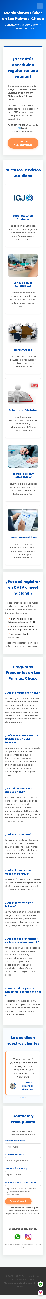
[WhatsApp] (40, 1284)
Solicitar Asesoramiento (23, 143)
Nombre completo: (15, 1137)
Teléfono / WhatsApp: (16, 1164)
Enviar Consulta (18, 1197)
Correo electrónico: (15, 1151)
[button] (20, 1093)
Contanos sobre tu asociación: (21, 1178)
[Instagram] (40, 1293)
